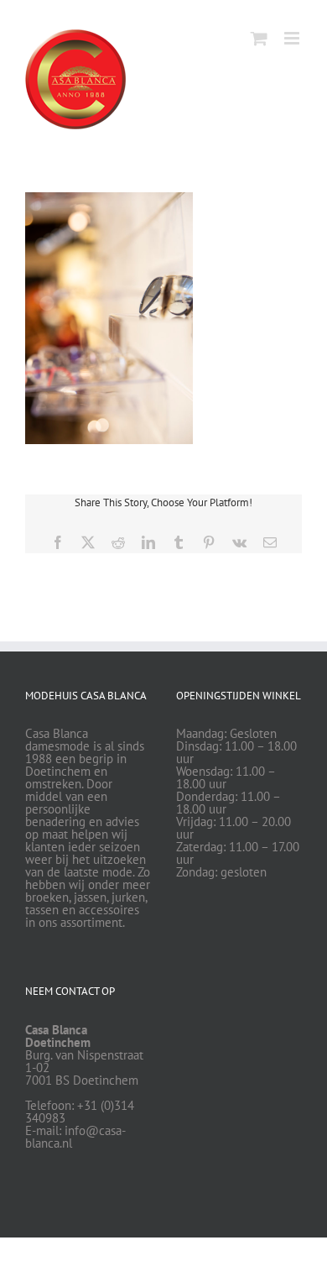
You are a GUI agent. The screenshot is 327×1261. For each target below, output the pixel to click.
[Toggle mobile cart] (259, 38)
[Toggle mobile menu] (293, 38)
